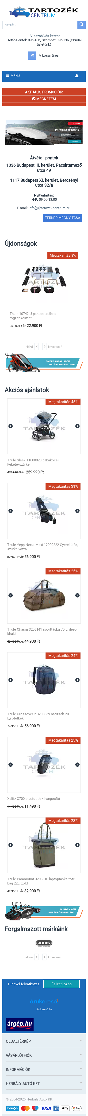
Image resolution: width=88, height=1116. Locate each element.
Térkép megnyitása (62, 218)
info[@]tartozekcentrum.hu (49, 208)
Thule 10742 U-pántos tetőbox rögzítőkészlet (33, 316)
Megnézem (45, 99)
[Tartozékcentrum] (44, 12)
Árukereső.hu (44, 1009)
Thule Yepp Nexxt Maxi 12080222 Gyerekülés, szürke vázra (42, 547)
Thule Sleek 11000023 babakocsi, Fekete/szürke (33, 462)
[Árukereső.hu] (44, 1003)
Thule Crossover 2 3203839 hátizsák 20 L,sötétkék (38, 716)
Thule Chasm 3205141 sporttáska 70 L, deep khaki (42, 631)
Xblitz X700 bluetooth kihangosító (33, 799)
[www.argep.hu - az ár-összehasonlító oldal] (20, 1024)
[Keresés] (81, 25)
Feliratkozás (61, 984)
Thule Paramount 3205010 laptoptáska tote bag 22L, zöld (41, 881)
